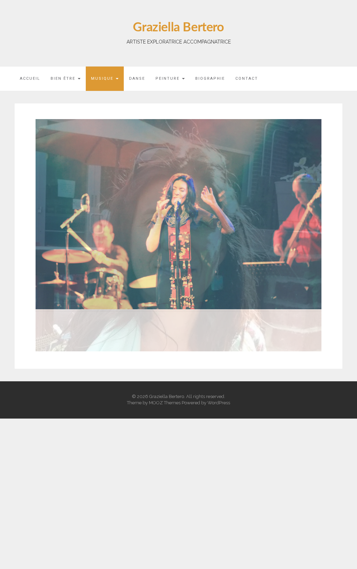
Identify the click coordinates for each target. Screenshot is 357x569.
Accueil (30, 78)
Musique (103, 78)
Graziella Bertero (178, 27)
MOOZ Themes (165, 363)
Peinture (168, 78)
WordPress (218, 363)
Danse (137, 78)
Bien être (64, 78)
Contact (246, 78)
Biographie (210, 78)
